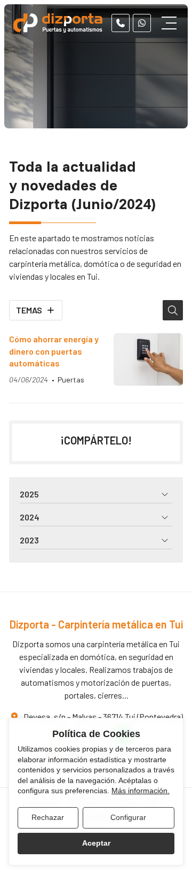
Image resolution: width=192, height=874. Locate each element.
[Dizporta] (58, 23)
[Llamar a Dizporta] (120, 23)
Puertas (71, 379)
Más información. (140, 790)
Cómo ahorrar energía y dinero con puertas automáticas (54, 351)
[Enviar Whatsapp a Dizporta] (141, 23)
